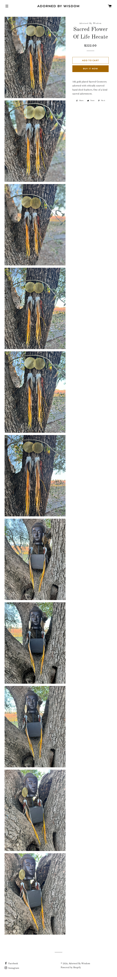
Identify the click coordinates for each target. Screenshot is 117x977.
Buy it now (90, 68)
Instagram (13, 967)
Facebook (13, 963)
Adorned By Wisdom (58, 6)
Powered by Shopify (71, 967)
